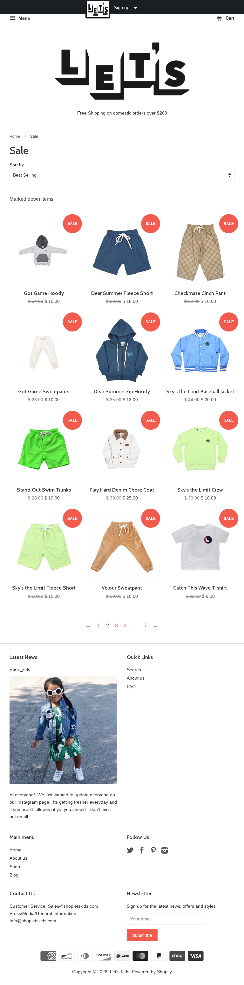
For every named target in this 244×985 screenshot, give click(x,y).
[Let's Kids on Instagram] (164, 851)
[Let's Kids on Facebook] (141, 851)
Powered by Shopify (152, 971)
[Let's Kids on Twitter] (130, 851)
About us (136, 678)
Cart (229, 18)
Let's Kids (119, 971)
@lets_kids (20, 669)
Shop (15, 866)
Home (15, 136)
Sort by (17, 164)
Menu (23, 18)
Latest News (23, 657)
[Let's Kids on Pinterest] (153, 851)
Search (134, 669)
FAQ (131, 686)
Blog (14, 875)
